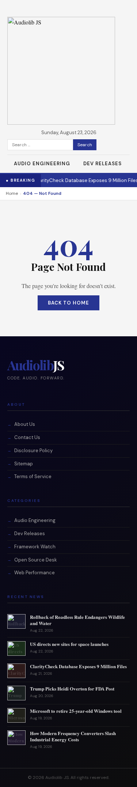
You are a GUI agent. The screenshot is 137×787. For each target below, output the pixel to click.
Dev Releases (102, 163)
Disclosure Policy (33, 450)
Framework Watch (35, 547)
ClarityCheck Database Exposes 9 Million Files (83, 180)
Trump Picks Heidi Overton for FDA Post (72, 688)
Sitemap (23, 464)
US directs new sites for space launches (69, 643)
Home (12, 193)
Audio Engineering (42, 163)
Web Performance (34, 573)
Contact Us (27, 437)
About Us (24, 424)
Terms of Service (33, 476)
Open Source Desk (35, 560)
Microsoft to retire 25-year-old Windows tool (76, 710)
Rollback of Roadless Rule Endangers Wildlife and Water (77, 620)
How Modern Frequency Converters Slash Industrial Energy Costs (73, 736)
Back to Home (68, 303)
